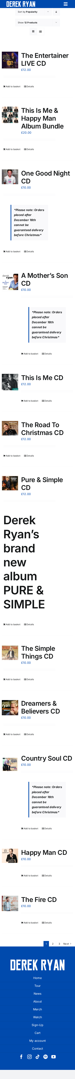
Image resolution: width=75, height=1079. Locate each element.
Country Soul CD (46, 758)
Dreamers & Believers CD (40, 707)
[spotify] (45, 1057)
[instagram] (29, 1057)
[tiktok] (37, 1057)
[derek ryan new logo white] (20, 2)
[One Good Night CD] (10, 176)
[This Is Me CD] (10, 382)
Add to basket (13, 86)
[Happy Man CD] (10, 856)
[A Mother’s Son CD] (10, 282)
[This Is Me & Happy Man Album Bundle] (10, 115)
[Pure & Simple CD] (10, 483)
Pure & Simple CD (42, 484)
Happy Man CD (44, 852)
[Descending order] (56, 12)
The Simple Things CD (38, 652)
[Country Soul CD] (10, 764)
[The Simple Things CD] (10, 653)
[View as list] (40, 31)
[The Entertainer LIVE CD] (10, 60)
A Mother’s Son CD (44, 279)
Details (30, 86)
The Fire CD (39, 900)
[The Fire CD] (10, 903)
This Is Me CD (42, 378)
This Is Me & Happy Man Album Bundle (42, 118)
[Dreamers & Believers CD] (10, 707)
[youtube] (53, 1057)
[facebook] (21, 1057)
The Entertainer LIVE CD (45, 59)
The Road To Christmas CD (42, 429)
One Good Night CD (45, 177)
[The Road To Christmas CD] (10, 428)
